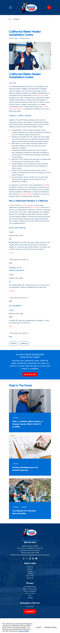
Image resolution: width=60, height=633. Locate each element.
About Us (30, 567)
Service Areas (30, 576)
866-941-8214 (30, 542)
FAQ (30, 595)
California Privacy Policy (30, 589)
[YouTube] (36, 558)
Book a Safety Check (30, 374)
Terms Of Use (30, 593)
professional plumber (24, 194)
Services (30, 569)
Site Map (30, 598)
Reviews (30, 571)
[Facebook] (24, 558)
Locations (30, 611)
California (47, 185)
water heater (41, 95)
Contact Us (30, 578)
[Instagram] (30, 558)
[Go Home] (9, 19)
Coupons (30, 573)
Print (27, 260)
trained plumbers (35, 207)
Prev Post (14, 343)
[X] (27, 558)
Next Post (24, 343)
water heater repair (26, 205)
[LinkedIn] (33, 558)
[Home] (29, 7)
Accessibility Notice (30, 587)
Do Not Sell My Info (30, 591)
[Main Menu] (10, 7)
